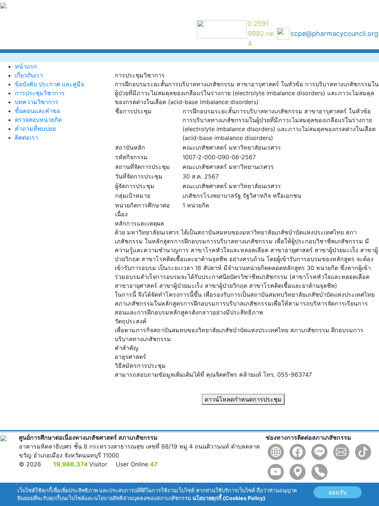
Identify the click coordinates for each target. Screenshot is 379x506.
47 (154, 464)
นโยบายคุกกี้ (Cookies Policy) (228, 498)
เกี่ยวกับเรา (29, 75)
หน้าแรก (26, 66)
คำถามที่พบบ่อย (35, 128)
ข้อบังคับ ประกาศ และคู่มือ (49, 84)
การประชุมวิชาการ (40, 93)
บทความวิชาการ (36, 102)
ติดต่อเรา (26, 137)
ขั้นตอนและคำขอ (37, 110)
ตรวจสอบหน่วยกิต (38, 119)
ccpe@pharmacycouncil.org (334, 33)
